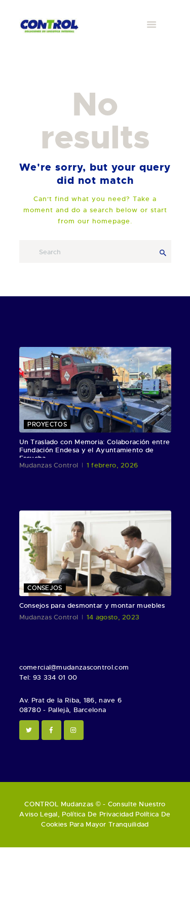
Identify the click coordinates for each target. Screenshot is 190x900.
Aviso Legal (38, 814)
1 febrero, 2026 (112, 465)
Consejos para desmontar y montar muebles (92, 606)
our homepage (104, 221)
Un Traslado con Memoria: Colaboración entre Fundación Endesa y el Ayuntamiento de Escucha (94, 450)
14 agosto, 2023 (113, 617)
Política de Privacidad (97, 814)
